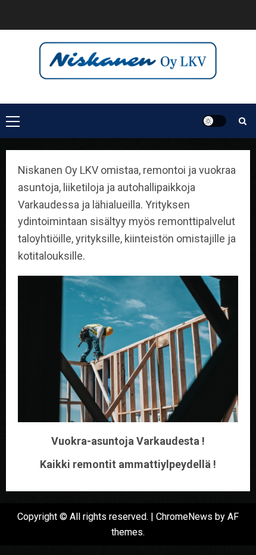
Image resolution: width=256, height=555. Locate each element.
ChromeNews (184, 516)
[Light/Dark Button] (214, 121)
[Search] (242, 121)
